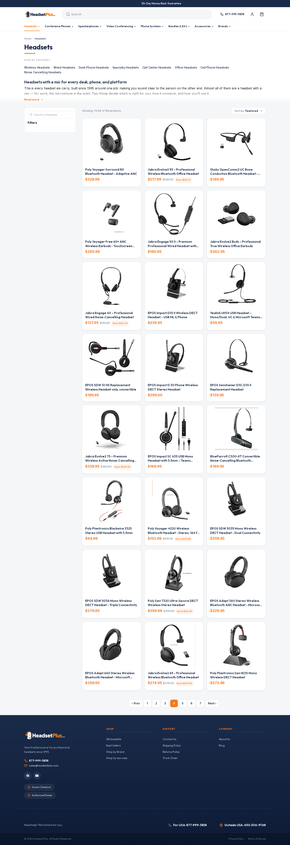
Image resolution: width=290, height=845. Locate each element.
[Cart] (262, 14)
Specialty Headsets (125, 67)
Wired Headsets (64, 67)
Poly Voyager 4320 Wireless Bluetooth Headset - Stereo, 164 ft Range (173, 533)
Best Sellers (113, 745)
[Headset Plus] (40, 14)
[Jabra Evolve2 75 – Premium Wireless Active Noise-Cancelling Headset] (111, 428)
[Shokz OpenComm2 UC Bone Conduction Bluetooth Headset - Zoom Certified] (236, 142)
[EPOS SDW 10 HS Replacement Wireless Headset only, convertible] (111, 357)
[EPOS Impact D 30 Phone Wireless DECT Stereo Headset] (174, 357)
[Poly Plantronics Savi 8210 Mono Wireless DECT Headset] (236, 645)
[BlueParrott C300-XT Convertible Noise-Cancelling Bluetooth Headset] (236, 428)
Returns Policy (171, 752)
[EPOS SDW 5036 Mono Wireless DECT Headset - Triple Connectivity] (111, 573)
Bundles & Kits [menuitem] (177, 26)
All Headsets (113, 739)
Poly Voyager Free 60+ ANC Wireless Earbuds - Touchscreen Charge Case (108, 246)
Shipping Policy (172, 745)
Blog (221, 745)
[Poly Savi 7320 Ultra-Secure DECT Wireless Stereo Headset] (174, 573)
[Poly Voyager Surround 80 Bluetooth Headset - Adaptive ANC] (111, 142)
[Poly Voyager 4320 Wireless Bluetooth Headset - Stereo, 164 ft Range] (174, 501)
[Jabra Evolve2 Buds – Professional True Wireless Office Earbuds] (236, 214)
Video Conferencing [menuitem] (119, 26)
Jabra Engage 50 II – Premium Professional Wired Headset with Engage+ (172, 246)
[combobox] (133, 14)
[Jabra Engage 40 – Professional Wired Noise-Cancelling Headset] (111, 285)
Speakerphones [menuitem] (88, 26)
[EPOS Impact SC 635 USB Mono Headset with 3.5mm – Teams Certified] (174, 428)
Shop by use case (116, 758)
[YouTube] (37, 775)
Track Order (170, 758)
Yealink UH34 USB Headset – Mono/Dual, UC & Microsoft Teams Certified (235, 317)
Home (27, 38)
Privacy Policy (236, 838)
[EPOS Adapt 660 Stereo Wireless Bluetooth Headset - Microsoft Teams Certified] (111, 645)
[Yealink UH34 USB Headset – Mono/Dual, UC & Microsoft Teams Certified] (236, 285)
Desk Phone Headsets (94, 67)
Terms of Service (257, 838)
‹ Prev (136, 703)
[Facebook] (27, 775)
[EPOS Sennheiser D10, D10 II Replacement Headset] (236, 357)
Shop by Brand (115, 752)
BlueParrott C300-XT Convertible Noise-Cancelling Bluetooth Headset (235, 460)
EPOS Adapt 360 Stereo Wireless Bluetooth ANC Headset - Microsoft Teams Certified (236, 605)
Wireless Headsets (37, 67)
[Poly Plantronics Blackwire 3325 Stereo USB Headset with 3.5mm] (111, 501)
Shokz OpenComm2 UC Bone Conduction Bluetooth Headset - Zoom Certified (234, 174)
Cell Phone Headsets (214, 67)
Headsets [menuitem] (30, 26)
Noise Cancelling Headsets (42, 72)
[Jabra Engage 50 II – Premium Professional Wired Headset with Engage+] (174, 214)
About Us (224, 739)
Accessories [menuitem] (203, 26)
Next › (212, 703)
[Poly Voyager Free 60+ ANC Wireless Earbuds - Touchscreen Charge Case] (111, 214)
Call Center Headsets (156, 67)
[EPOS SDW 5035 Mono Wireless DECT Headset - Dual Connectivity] (236, 501)
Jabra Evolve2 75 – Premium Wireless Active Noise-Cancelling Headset (109, 460)
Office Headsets (186, 67)
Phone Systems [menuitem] (151, 26)
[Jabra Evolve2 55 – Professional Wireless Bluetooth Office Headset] (174, 142)
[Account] (252, 14)
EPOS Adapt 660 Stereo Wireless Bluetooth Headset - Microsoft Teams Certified (109, 677)
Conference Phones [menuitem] (58, 26)
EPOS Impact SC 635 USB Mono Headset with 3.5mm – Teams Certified (170, 460)
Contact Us (169, 739)
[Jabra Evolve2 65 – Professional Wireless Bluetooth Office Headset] (174, 645)
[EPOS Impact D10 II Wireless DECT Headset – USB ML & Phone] (174, 285)
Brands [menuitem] (223, 26)
